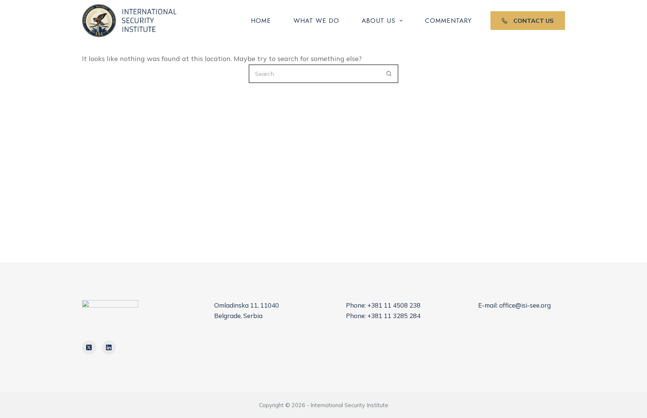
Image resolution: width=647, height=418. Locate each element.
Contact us (533, 20)
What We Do (316, 20)
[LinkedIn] (109, 348)
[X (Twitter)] (89, 348)
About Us (378, 20)
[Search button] (389, 73)
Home (261, 20)
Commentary (448, 20)
